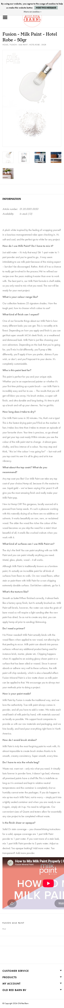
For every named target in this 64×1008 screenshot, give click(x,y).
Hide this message (46, 7)
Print (4, 929)
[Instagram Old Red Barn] (35, 956)
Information (11, 199)
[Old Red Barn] (37, 17)
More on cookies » (32, 11)
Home (5, 44)
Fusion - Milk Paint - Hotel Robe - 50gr (28, 44)
